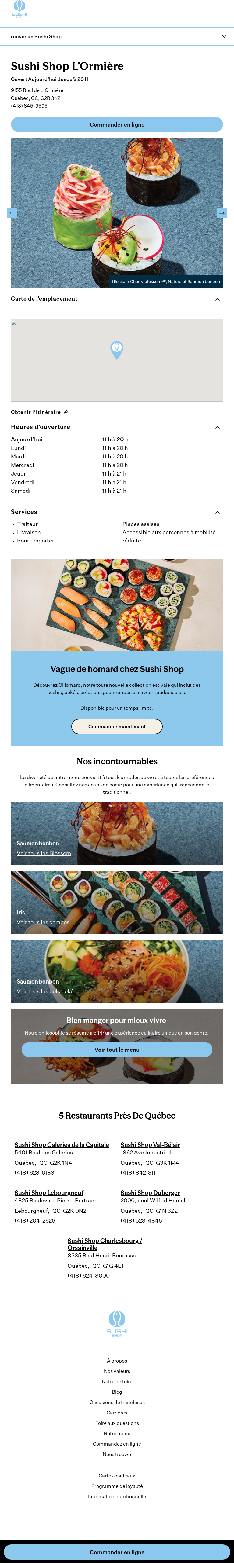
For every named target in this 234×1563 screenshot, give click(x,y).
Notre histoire (117, 1381)
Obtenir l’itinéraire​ (36, 412)
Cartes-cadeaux (117, 1475)
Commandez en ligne (117, 1444)
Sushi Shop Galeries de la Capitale (62, 1145)
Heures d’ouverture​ (40, 427)
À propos (117, 1360)
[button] (12, 213)
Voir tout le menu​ (117, 1049)
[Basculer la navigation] (217, 10)
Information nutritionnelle (117, 1496)
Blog (117, 1392)
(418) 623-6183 (34, 1172)
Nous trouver (117, 1454)
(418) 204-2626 (35, 1220)
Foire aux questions (117, 1423)
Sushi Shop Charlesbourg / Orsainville (105, 1244)
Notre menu (117, 1433)
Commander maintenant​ (117, 726)
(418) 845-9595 (29, 105)
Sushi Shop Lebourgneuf (49, 1193)
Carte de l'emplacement (44, 298)
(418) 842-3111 (139, 1172)
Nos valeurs (117, 1371)
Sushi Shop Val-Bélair (150, 1145)
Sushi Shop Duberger (150, 1193)
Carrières (117, 1412)
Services (24, 512)
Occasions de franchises (117, 1402)
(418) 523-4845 (141, 1220)
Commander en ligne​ (117, 124)
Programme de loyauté (117, 1486)
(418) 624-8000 (89, 1275)
